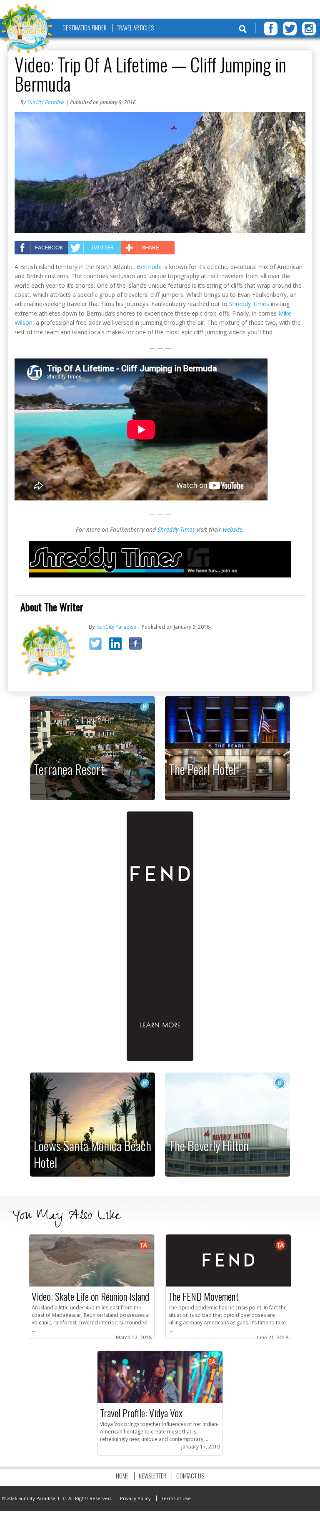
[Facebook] (271, 28)
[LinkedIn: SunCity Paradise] (118, 645)
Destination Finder (84, 27)
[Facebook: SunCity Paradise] (138, 645)
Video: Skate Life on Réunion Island (90, 1296)
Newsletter (152, 1475)
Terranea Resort (69, 769)
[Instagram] (309, 28)
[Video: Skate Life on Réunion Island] (91, 1284)
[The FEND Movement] (228, 1284)
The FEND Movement (203, 1296)
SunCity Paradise (46, 102)
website (232, 529)
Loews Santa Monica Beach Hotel (92, 1154)
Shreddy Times (249, 304)
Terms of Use (176, 1498)
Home (122, 1475)
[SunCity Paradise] (27, 29)
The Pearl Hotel (202, 769)
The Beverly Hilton (209, 1145)
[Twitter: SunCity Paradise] (98, 646)
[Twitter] (290, 28)
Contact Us (190, 1475)
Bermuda (149, 267)
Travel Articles (135, 27)
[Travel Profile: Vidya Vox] (160, 1401)
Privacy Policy (135, 1498)
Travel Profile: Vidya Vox (141, 1412)
